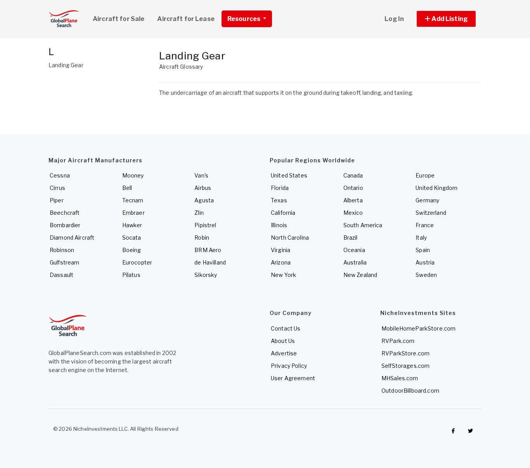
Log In (394, 19)
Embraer (133, 212)
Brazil (350, 237)
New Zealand (360, 274)
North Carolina (290, 237)
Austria (425, 262)
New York (283, 274)
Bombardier (65, 225)
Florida (280, 187)
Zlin (199, 212)
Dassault (61, 274)
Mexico (353, 212)
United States (289, 175)
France (425, 225)
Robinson (62, 250)
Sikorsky (205, 274)
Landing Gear (65, 65)
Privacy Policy (289, 365)
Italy (421, 237)
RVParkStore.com (405, 353)
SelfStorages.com (405, 365)
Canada (353, 175)
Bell (127, 187)
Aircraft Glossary (181, 66)
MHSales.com (399, 378)
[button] (446, 18)
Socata (131, 237)
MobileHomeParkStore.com (418, 328)
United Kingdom (436, 187)
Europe (425, 175)
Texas (279, 200)
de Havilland (210, 262)
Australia (355, 262)
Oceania (354, 250)
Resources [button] (244, 19)
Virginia (280, 250)
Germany (427, 200)
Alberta (353, 200)
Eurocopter (137, 262)
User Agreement (293, 378)
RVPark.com (397, 341)
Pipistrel (205, 225)
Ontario (353, 187)
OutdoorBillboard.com (410, 390)
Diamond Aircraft (72, 237)
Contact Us (285, 328)
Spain (423, 250)
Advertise (284, 353)
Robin (201, 237)
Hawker (132, 225)
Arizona (281, 262)
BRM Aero (207, 250)
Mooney (133, 175)
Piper (57, 200)
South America (363, 225)
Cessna (60, 175)
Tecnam (133, 200)
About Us (283, 341)
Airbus (202, 187)
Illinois (279, 225)
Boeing (131, 250)
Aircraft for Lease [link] (186, 19)
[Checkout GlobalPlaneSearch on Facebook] (453, 431)
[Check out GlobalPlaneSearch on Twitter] (470, 431)
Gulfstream (64, 262)
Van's (201, 175)
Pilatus (131, 274)
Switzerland (431, 212)
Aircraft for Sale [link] (118, 19)
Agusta (204, 200)
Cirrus (57, 187)
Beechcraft (65, 212)
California (283, 212)
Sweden (426, 274)
